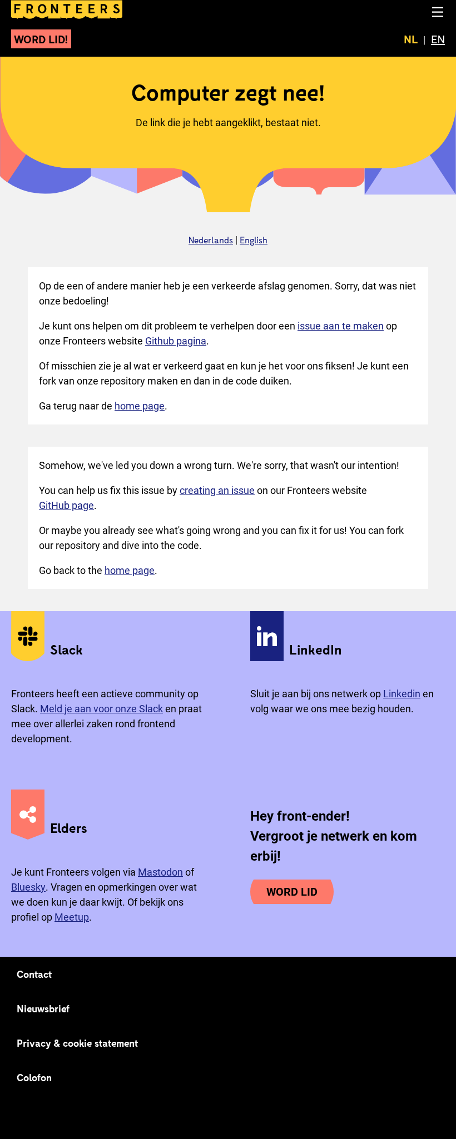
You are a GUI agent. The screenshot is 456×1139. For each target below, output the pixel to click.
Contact (34, 974)
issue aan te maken (341, 326)
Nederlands (211, 239)
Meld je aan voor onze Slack (101, 709)
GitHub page (66, 505)
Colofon (34, 1077)
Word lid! (41, 39)
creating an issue (217, 490)
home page (140, 406)
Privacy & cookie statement (77, 1043)
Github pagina (175, 341)
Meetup (71, 917)
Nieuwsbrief (43, 1008)
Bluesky (28, 887)
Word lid (292, 891)
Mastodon (160, 872)
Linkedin (401, 694)
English (253, 239)
